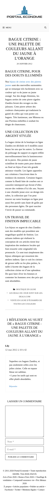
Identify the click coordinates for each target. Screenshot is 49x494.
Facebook (9, 490)
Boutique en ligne (26, 289)
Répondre (13, 386)
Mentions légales (29, 490)
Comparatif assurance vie (23, 480)
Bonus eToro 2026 (26, 477)
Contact (41, 490)
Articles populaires (20, 486)
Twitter (18, 490)
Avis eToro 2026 (10, 477)
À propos (7, 486)
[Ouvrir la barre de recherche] (45, 28)
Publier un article (37, 486)
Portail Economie (21, 471)
